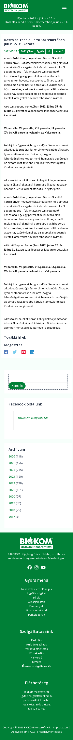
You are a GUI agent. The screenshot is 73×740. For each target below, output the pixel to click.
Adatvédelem (19, 731)
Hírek (36, 597)
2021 (12, 490)
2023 (12, 476)
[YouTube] (43, 567)
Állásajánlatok (36, 602)
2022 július (27, 51)
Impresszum (61, 727)
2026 (12, 456)
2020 (12, 496)
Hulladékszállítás (36, 644)
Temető (36, 662)
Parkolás (36, 640)
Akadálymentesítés (50, 731)
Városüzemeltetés (36, 649)
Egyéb (40, 51)
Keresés (17, 385)
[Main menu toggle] (64, 7)
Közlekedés (36, 653)
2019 (12, 503)
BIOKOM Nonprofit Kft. (33, 417)
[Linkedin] (32, 352)
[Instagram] (36, 567)
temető (59, 51)
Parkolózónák (36, 614)
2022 (12, 483)
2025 (12, 463)
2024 (12, 470)
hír (49, 51)
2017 (12, 516)
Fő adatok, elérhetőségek (36, 589)
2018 (12, 510)
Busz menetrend (36, 610)
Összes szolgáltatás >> (36, 666)
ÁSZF (33, 731)
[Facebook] (6, 352)
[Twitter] (15, 352)
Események (36, 606)
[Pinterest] (23, 352)
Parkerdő (36, 657)
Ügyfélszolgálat (36, 593)
